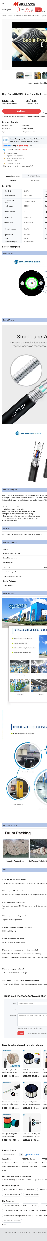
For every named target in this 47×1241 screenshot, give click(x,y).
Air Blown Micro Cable (29, 1167)
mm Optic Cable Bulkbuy (12, 1221)
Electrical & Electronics (14, 16)
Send (21, 1033)
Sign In (5, 166)
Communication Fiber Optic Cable (15, 1210)
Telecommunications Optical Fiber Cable (17, 1216)
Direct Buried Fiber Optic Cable (12, 1167)
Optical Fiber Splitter (31, 1195)
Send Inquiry (22, 111)
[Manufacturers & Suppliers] (24, 4)
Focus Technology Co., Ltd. (28, 1232)
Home (4, 16)
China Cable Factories (11, 1205)
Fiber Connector (9, 1189)
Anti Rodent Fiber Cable (10, 1163)
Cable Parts (43, 1189)
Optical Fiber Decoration (12, 1195)
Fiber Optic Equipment (26, 1189)
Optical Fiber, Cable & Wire (31, 16)
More (4, 1225)
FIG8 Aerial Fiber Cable (29, 1163)
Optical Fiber (6, 1159)
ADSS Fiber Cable (28, 1159)
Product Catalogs (33, 1154)
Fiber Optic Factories (30, 1205)
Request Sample (39, 116)
